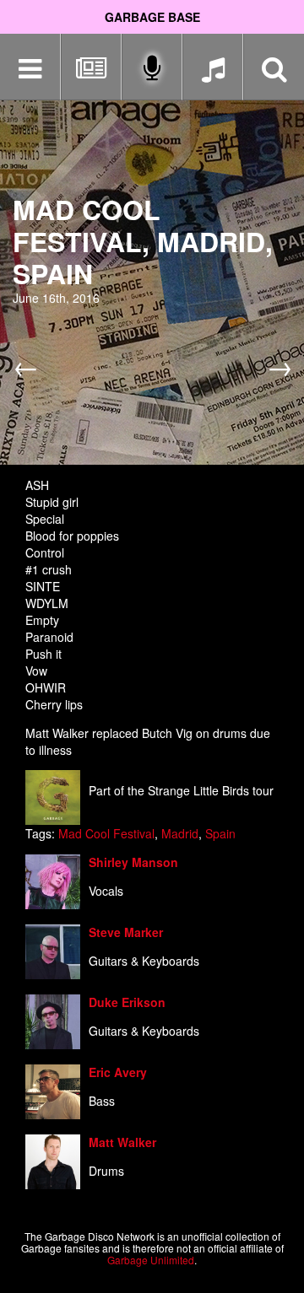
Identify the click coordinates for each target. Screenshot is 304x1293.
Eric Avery (118, 1072)
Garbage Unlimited (150, 1260)
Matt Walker (122, 1142)
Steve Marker (126, 932)
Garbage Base (152, 16)
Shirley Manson (133, 862)
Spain (220, 833)
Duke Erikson (127, 1002)
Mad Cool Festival (106, 833)
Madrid (179, 833)
